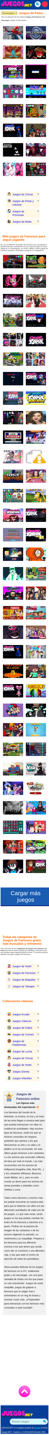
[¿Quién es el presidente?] (13, 829)
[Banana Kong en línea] (13, 112)
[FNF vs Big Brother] (36, 380)
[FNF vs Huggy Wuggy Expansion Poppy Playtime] (36, 517)
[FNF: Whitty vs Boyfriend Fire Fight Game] (36, 132)
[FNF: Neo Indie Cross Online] (36, 341)
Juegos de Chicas (22, 194)
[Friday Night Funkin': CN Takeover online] (13, 497)
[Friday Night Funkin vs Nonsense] (13, 868)
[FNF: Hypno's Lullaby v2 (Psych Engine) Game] (36, 54)
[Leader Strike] (13, 751)
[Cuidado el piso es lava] (13, 673)
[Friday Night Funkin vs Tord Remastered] (36, 868)
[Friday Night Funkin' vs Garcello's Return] (13, 575)
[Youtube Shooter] (13, 536)
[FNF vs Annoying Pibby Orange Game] (36, 112)
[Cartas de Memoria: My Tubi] (36, 653)
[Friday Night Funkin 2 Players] (13, 73)
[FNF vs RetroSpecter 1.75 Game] (13, 171)
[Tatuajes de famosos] (13, 809)
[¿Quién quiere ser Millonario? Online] (36, 34)
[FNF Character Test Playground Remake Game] (13, 93)
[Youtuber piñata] (36, 614)
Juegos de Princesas (18, 213)
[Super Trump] (13, 770)
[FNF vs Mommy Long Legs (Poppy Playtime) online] (13, 283)
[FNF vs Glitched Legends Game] (13, 302)
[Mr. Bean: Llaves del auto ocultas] (13, 361)
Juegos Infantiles (22, 1078)
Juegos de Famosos (24, 973)
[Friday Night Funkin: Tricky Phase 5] (36, 283)
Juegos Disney (20, 1071)
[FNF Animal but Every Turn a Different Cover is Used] (13, 341)
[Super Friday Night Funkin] (13, 517)
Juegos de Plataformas (19, 1043)
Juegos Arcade (20, 1014)
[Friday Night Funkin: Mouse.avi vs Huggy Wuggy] (13, 653)
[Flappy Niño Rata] (36, 497)
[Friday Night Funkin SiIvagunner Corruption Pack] (13, 634)
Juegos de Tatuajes (23, 986)
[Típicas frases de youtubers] (36, 595)
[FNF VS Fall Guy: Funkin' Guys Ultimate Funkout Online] (36, 809)
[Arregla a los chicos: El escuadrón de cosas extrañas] (13, 848)
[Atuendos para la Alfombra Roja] (13, 54)
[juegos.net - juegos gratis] (17, 1413)
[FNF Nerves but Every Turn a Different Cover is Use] (36, 361)
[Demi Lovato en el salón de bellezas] (36, 419)
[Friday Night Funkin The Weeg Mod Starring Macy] (36, 673)
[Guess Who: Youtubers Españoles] (13, 614)
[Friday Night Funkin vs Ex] (36, 536)
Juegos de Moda (21, 221)
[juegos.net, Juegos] (17, 4)
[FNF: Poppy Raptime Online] (36, 751)
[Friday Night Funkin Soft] (13, 400)
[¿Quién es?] (36, 458)
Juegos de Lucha (22, 1051)
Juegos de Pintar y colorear (23, 203)
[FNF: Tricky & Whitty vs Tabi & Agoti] (13, 731)
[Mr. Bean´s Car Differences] (36, 575)
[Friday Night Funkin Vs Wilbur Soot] (36, 770)
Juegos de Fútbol (22, 1027)
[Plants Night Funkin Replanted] (36, 263)
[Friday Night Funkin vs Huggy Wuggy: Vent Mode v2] (36, 322)
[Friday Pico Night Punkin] (13, 712)
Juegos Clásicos (21, 1021)
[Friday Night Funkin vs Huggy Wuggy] (13, 132)
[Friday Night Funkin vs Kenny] (36, 556)
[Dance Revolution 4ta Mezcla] (36, 439)
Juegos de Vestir (22, 966)
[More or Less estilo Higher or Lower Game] (13, 380)
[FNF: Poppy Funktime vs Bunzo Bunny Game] (13, 263)
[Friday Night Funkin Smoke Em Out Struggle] (36, 712)
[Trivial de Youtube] (36, 829)
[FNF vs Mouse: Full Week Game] (36, 171)
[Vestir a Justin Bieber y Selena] (36, 302)
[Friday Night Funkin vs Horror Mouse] (13, 151)
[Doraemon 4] (36, 93)
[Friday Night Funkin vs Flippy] (36, 848)
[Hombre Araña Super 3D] (13, 34)
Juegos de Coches (23, 1034)
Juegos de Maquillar (23, 979)
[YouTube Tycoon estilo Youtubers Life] (13, 439)
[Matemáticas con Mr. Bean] (36, 790)
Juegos (37, 1428)
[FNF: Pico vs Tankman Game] (13, 419)
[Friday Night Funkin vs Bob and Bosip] (36, 400)
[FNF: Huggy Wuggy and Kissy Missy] (13, 692)
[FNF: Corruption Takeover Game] (36, 151)
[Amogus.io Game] (36, 692)
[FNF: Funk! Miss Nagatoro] (13, 458)
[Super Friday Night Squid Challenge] (13, 595)
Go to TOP (24, 1391)
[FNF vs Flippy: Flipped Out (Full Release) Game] (13, 322)
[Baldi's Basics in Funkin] (13, 478)
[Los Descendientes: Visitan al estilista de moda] (36, 634)
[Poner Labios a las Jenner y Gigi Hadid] (36, 478)
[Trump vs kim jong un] (13, 556)
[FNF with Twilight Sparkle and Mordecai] (13, 790)
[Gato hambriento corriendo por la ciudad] (36, 731)
